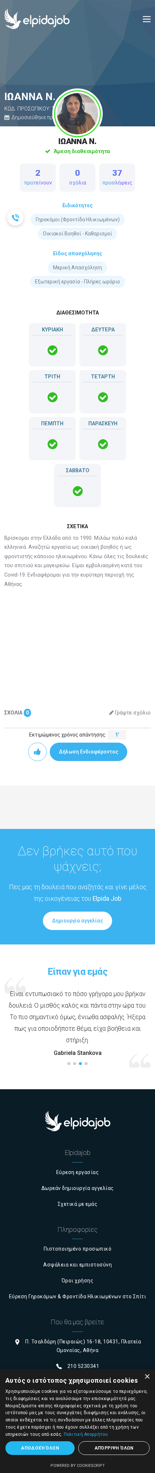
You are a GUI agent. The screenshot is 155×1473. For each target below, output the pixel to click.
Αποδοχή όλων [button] (40, 1448)
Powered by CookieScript (77, 1465)
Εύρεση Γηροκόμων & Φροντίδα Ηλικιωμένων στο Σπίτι (77, 1296)
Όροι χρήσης (78, 1280)
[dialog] (77, 1421)
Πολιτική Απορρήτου (86, 1434)
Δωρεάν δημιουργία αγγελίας (77, 1188)
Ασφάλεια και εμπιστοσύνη (77, 1265)
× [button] (147, 1376)
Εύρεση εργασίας (77, 1172)
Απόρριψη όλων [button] (114, 1448)
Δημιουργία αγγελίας (77, 921)
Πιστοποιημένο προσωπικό (78, 1249)
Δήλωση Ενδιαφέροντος (88, 752)
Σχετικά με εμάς (78, 1204)
